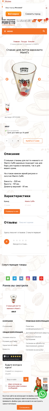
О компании (7, 326)
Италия (28, 205)
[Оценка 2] (17, 240)
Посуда (24, 41)
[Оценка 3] (20, 240)
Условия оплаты (9, 337)
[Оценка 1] (14, 240)
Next (39, 79)
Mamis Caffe (29, 201)
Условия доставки (10, 341)
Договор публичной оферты (37, 333)
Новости (6, 349)
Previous (6, 79)
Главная (16, 41)
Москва (8, 1)
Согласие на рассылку (34, 350)
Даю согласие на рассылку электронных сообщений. (17, 386)
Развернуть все (12, 211)
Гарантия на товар (10, 345)
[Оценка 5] (26, 240)
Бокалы (31, 41)
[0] (34, 22)
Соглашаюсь (24, 407)
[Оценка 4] (23, 240)
